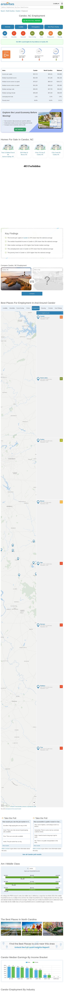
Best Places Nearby (53, 27)
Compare (32, 293)
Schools (50, 308)
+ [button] (34, 802)
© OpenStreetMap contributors (20, 806)
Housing (43, 308)
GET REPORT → (20, 129)
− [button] (34, 805)
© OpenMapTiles (30, 806)
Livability (55, 3)
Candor (18, 11)
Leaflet (34, 806)
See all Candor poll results (32, 854)
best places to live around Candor (13, 808)
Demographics (36, 27)
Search (3, 11)
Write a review (5, 848)
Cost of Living (20, 308)
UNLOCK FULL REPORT (32, 20)
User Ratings (58, 308)
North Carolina (10, 11)
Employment (35, 308)
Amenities (12, 308)
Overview (7, 27)
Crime (28, 308)
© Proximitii (12, 806)
